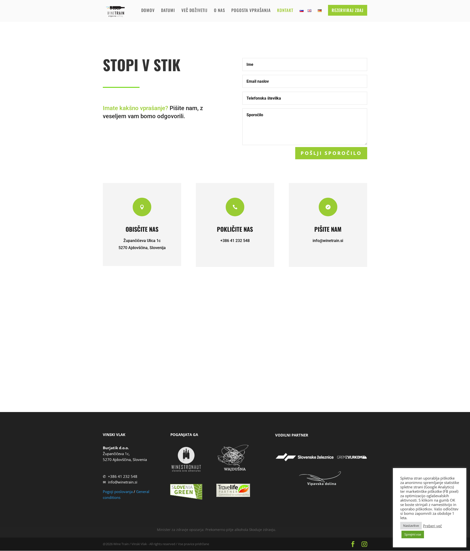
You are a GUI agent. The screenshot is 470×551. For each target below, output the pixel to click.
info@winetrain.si (328, 240)
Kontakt (285, 11)
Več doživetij (194, 11)
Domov (148, 11)
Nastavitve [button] (411, 525)
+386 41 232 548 (122, 476)
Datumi (168, 11)
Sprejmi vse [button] (412, 534)
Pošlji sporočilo (331, 153)
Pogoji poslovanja (118, 491)
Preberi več (432, 526)
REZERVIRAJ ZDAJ (348, 10)
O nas (219, 11)
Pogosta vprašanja (251, 11)
